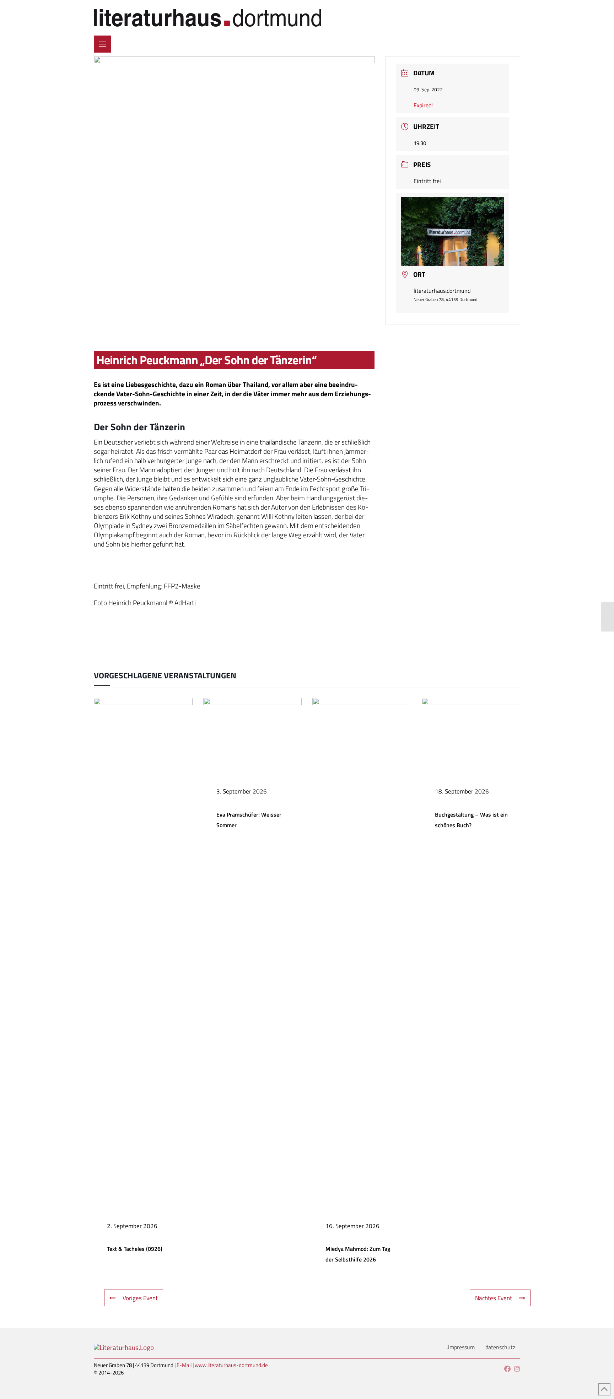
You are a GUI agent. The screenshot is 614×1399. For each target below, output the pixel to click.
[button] (102, 44)
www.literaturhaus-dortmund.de (231, 1365)
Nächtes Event (493, 1298)
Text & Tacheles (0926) (134, 1248)
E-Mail (184, 1365)
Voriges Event (140, 1298)
